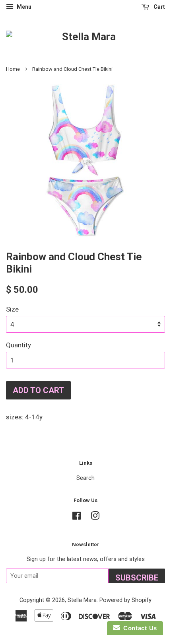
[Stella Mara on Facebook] (76, 517)
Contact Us (138, 628)
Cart (158, 7)
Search (85, 478)
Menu (23, 7)
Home (13, 69)
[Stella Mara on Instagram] (95, 517)
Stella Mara (82, 600)
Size (12, 309)
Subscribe (136, 577)
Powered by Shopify (125, 600)
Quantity (18, 345)
